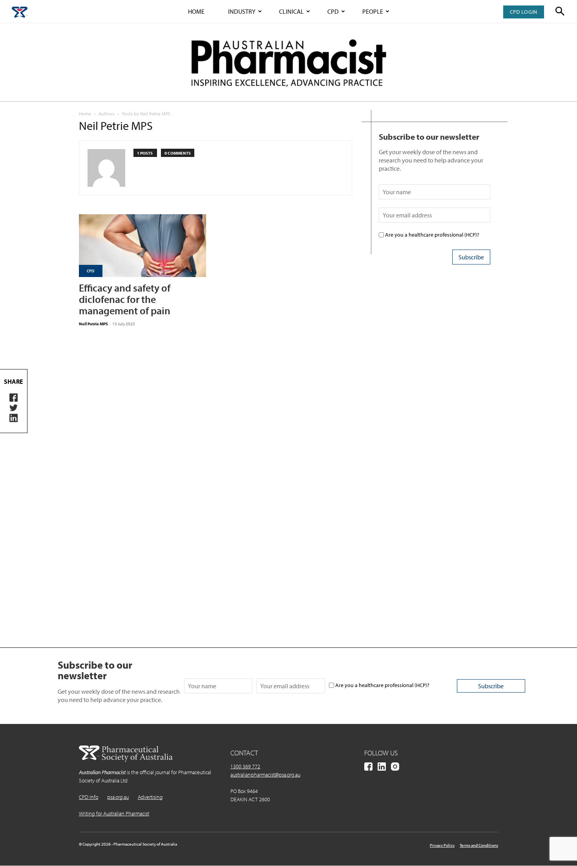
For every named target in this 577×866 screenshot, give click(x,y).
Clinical (291, 11)
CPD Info (88, 796)
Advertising (150, 796)
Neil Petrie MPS (93, 323)
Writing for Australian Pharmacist (114, 813)
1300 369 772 (245, 766)
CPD (333, 11)
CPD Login (523, 11)
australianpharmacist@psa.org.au (265, 774)
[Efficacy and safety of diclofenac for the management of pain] (142, 245)
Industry (242, 11)
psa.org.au (118, 796)
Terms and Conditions (479, 845)
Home (196, 11)
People (372, 11)
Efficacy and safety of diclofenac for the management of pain (124, 299)
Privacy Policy (442, 845)
